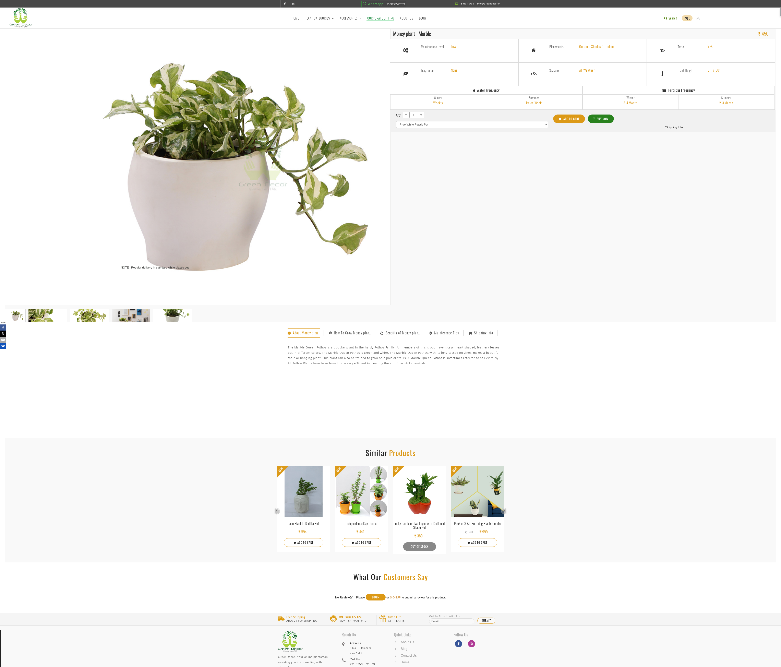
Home (295, 18)
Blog (422, 18)
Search (672, 18)
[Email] (3, 340)
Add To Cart (368, 542)
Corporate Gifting (380, 18)
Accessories (349, 18)
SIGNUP (395, 597)
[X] (3, 334)
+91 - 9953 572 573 (350, 617)
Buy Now (602, 119)
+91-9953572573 (386, 4)
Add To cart (571, 119)
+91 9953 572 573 (362, 664)
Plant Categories (318, 18)
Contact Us (409, 655)
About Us (406, 18)
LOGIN (375, 597)
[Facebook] (3, 327)
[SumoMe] (3, 346)
